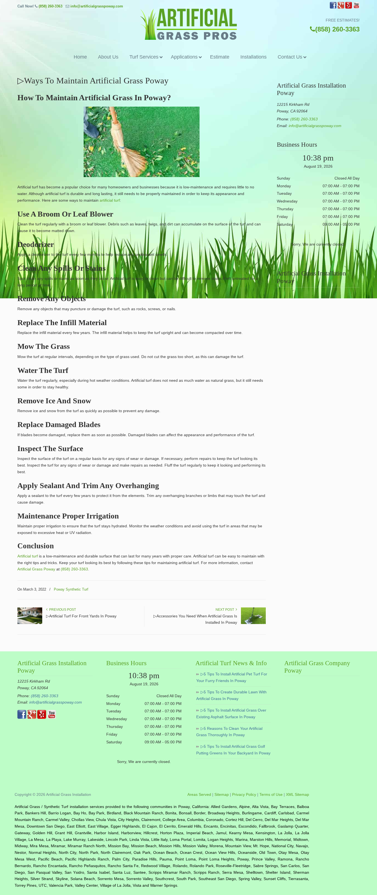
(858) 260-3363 (50, 6)
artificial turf (110, 200)
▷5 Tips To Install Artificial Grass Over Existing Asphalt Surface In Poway (231, 713)
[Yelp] (348, 7)
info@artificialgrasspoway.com (96, 6)
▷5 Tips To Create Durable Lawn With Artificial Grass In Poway (231, 695)
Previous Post (61, 610)
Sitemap (221, 794)
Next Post (226, 610)
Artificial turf (27, 556)
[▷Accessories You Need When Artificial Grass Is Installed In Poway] (253, 623)
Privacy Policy (244, 794)
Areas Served (199, 794)
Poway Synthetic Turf (71, 589)
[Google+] (341, 7)
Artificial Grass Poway (36, 569)
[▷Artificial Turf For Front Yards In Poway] (29, 623)
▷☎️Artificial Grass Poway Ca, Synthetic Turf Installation (188, 24)
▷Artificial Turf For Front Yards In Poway (81, 616)
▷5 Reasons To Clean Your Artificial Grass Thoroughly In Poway (229, 731)
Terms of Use (271, 794)
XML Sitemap (297, 794)
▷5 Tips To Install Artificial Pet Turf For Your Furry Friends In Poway (231, 677)
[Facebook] (333, 7)
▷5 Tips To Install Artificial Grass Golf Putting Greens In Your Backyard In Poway (233, 749)
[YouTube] (356, 7)
